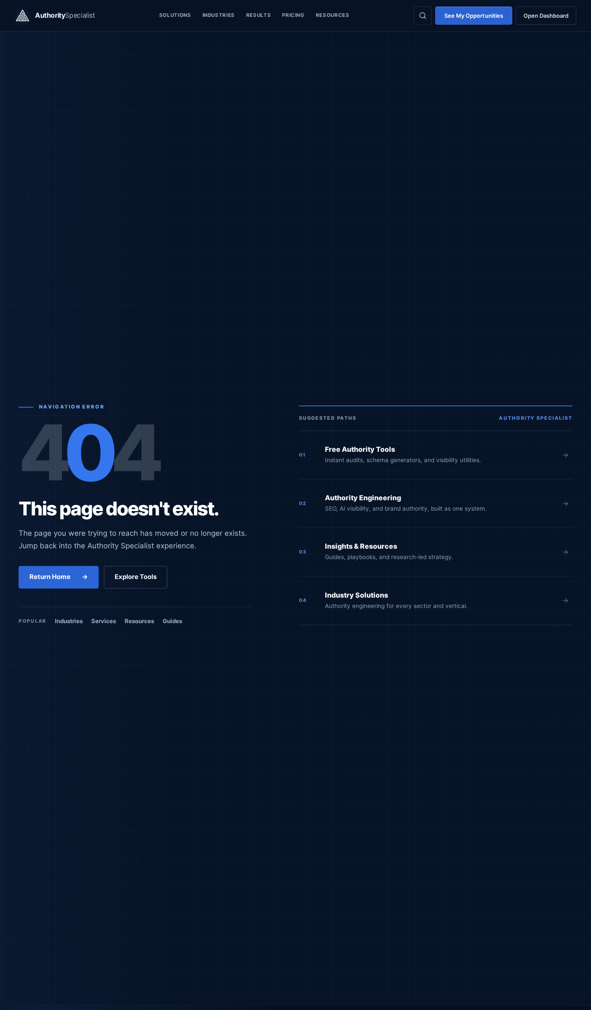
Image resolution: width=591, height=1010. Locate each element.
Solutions (175, 15)
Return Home (58, 577)
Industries (218, 15)
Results (258, 15)
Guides (172, 621)
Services (103, 621)
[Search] (423, 15)
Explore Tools (136, 577)
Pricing (293, 15)
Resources (333, 15)
